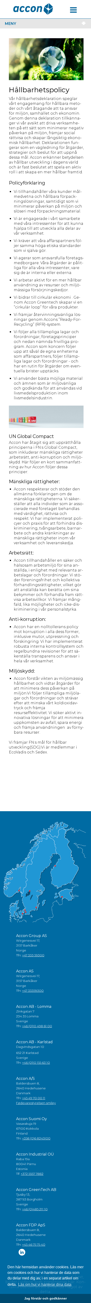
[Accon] (33, 9)
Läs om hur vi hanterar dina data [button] (44, 1284)
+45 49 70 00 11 (33, 1098)
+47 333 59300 (33, 955)
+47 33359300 (33, 990)
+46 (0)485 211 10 (35, 1209)
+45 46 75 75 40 (33, 1244)
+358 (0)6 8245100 (36, 1138)
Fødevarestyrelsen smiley (36, 1103)
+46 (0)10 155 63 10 (36, 1062)
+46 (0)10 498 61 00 (37, 1026)
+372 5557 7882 (32, 1174)
